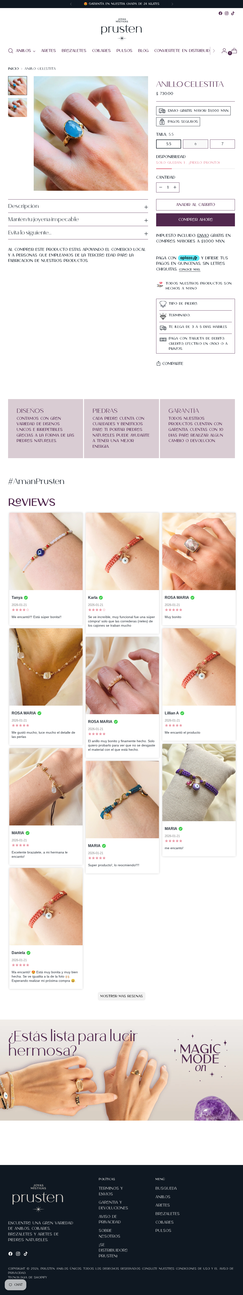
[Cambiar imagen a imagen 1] (17, 85)
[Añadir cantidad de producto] (160, 187)
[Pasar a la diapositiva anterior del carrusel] (220, 1149)
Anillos (162, 1197)
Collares (164, 1222)
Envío (203, 235)
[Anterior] (71, 4)
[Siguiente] (172, 4)
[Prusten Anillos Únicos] (121, 30)
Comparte (172, 363)
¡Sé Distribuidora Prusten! (113, 1250)
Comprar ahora (195, 219)
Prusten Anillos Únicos (61, 1269)
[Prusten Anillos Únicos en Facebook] (220, 13)
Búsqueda (166, 1188)
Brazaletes (167, 1213)
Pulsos (163, 1230)
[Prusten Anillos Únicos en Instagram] (226, 13)
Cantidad (165, 177)
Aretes (162, 1205)
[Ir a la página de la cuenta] (222, 51)
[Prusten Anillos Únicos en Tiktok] (233, 13)
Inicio (13, 69)
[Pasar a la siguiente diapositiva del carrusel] (231, 1149)
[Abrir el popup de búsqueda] (10, 51)
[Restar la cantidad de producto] (175, 187)
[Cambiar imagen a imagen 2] (17, 107)
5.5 (168, 144)
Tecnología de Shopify (27, 1277)
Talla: (165, 134)
